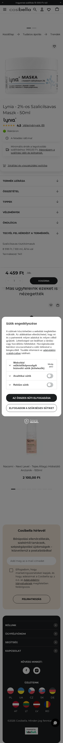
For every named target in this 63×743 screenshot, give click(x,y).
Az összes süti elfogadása (32, 397)
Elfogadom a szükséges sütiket (31, 408)
